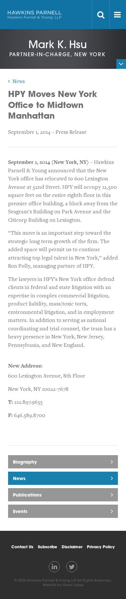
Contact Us (22, 547)
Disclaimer (72, 547)
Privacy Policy (101, 547)
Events (20, 511)
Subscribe (47, 547)
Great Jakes (73, 585)
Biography (25, 462)
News (19, 81)
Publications (27, 495)
